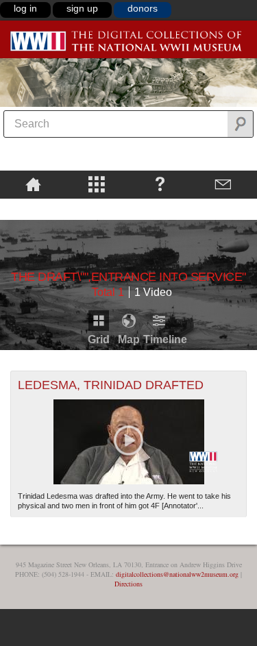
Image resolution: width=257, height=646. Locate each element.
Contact (224, 183)
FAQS (160, 183)
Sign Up (82, 8)
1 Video (153, 292)
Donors (142, 8)
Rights (33, 208)
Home (33, 183)
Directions (128, 583)
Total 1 (108, 292)
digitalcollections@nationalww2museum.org (177, 574)
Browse (97, 183)
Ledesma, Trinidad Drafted (111, 385)
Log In (25, 8)
